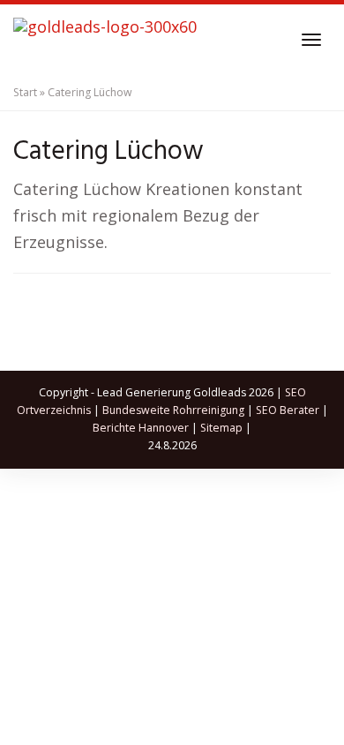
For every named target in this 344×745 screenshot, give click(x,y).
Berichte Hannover (141, 427)
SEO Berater (287, 410)
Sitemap (221, 427)
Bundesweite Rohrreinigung (173, 410)
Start (25, 92)
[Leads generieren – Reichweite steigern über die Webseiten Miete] (105, 40)
